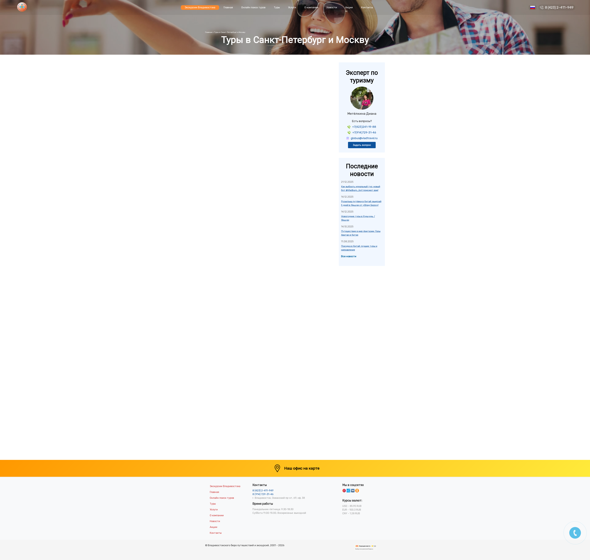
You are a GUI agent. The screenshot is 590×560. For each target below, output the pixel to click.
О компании (311, 7)
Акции (349, 7)
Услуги (292, 7)
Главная (228, 7)
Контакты (367, 7)
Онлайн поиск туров (253, 7)
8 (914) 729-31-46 (262, 494)
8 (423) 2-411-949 (559, 7)
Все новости (348, 256)
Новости (332, 7)
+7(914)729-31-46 (364, 132)
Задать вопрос (362, 145)
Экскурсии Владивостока (200, 7)
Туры (277, 7)
